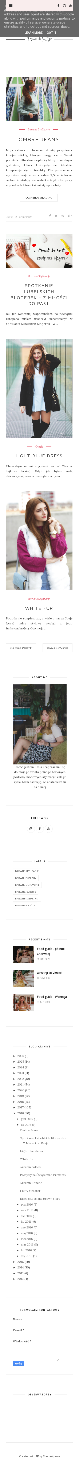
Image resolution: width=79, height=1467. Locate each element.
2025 (20, 1061)
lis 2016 (26, 1125)
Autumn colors (30, 1167)
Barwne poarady (25, 878)
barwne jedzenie (25, 891)
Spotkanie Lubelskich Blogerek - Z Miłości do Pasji (39, 294)
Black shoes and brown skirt (40, 1199)
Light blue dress (39, 455)
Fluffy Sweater (30, 1191)
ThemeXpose (51, 1456)
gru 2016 (27, 1119)
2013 (20, 1273)
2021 (20, 1084)
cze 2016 (27, 1227)
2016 (20, 1113)
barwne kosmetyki (27, 898)
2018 (20, 1102)
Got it (51, 32)
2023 (20, 1073)
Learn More (33, 32)
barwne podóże (25, 905)
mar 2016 (27, 1244)
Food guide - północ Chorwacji (50, 951)
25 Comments (23, 217)
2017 (20, 1107)
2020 (20, 1090)
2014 (20, 1267)
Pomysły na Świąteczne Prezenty (43, 1175)
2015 (20, 1262)
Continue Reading (38, 197)
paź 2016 (27, 1204)
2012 (20, 1279)
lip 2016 (26, 1221)
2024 (20, 1067)
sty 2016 (26, 1256)
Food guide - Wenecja (52, 997)
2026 (20, 1056)
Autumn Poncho (31, 1183)
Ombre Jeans (39, 139)
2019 (20, 1096)
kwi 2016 (27, 1239)
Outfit (39, 446)
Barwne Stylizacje (39, 129)
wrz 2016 (27, 1210)
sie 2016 (26, 1216)
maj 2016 (27, 1233)
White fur (39, 608)
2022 (20, 1079)
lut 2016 (26, 1250)
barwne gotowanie (27, 884)
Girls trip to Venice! (49, 973)
